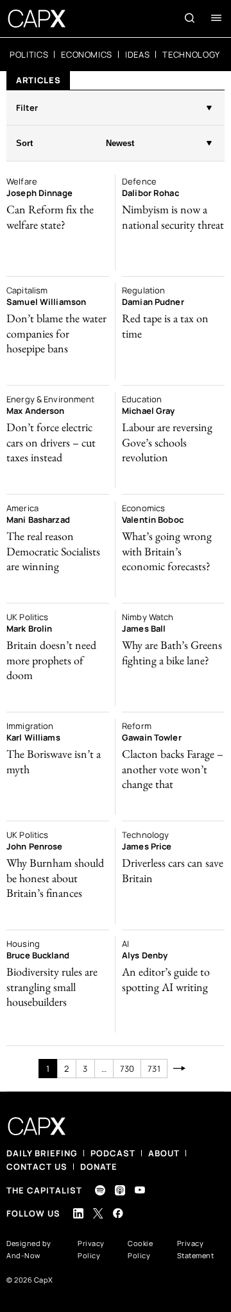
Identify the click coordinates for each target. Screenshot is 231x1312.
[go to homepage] (36, 19)
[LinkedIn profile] (78, 1213)
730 (127, 1068)
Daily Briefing (42, 1153)
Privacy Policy (91, 1249)
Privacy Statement (195, 1249)
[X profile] (98, 1213)
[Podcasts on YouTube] (140, 1189)
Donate (98, 1166)
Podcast (112, 1153)
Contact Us (36, 1166)
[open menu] (216, 18)
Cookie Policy (140, 1249)
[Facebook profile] (118, 1213)
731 (154, 1068)
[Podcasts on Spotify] (100, 1190)
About (164, 1153)
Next (180, 1068)
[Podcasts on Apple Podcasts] (120, 1190)
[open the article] (57, 222)
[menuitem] (29, 54)
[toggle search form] (190, 18)
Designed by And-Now (28, 1249)
